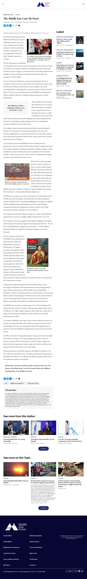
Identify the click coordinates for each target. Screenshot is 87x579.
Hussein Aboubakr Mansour (62, 98)
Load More (44, 449)
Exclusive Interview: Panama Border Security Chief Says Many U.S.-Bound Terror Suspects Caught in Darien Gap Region (69, 483)
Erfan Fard (67, 85)
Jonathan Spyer (15, 484)
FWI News (59, 63)
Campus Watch (7, 535)
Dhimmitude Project (62, 75)
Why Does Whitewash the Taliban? (64, 41)
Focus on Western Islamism (11, 559)
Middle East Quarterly (10, 437)
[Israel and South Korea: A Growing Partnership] (16, 428)
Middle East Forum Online (64, 90)
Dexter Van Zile (43, 502)
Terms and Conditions (36, 547)
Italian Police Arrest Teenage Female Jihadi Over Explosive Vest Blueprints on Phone (65, 67)
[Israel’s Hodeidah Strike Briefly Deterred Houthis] (16, 469)
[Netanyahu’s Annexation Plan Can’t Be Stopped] (43, 428)
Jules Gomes (68, 71)
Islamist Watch (7, 541)
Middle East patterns (17, 383)
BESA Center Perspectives (30, 22)
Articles (17, 14)
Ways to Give (33, 553)
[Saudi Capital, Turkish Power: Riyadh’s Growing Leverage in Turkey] (80, 53)
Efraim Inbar (18, 22)
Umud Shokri (68, 58)
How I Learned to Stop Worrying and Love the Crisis (65, 94)
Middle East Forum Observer (64, 37)
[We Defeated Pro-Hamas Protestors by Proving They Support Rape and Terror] (43, 469)
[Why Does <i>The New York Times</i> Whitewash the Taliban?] (80, 40)
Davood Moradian (69, 45)
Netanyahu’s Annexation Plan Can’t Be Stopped (42, 440)
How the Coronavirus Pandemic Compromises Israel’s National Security (70, 440)
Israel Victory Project (9, 553)
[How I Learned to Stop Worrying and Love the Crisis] (80, 94)
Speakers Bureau (34, 541)
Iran (6, 383)
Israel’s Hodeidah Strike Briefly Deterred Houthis (15, 482)
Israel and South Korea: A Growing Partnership (14, 440)
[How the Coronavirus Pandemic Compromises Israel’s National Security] (71, 428)
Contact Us (33, 565)
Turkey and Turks (32, 383)
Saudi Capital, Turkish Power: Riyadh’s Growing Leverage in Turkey (65, 54)
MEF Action (6, 565)
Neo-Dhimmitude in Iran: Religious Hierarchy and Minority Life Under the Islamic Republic (64, 81)
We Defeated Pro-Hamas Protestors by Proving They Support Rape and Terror (43, 482)
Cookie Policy (33, 559)
